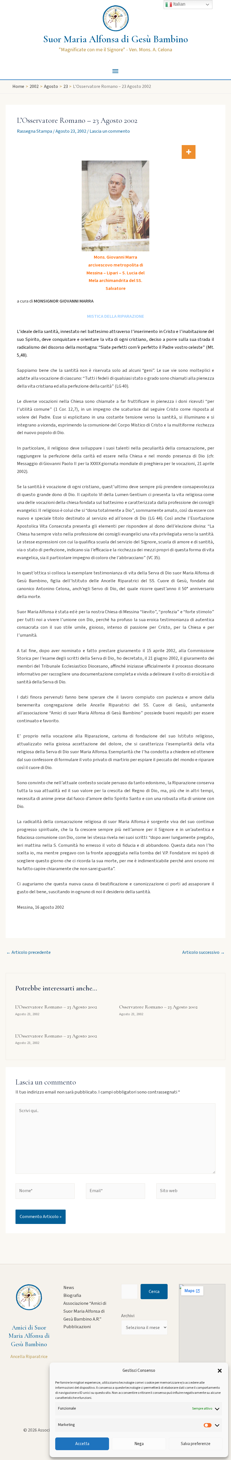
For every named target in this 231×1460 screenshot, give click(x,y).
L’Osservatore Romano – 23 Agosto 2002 (56, 1007)
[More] (189, 152)
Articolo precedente (28, 952)
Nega (139, 1444)
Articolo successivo (203, 952)
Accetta (82, 1444)
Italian (178, 4)
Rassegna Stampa (34, 131)
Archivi (127, 1315)
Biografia (72, 1295)
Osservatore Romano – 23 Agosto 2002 (158, 1007)
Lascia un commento (110, 131)
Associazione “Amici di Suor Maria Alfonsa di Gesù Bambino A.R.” (84, 1311)
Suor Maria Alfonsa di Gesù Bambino (115, 39)
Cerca (154, 1291)
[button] (220, 1371)
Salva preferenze (195, 1444)
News (68, 1287)
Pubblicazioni (77, 1326)
